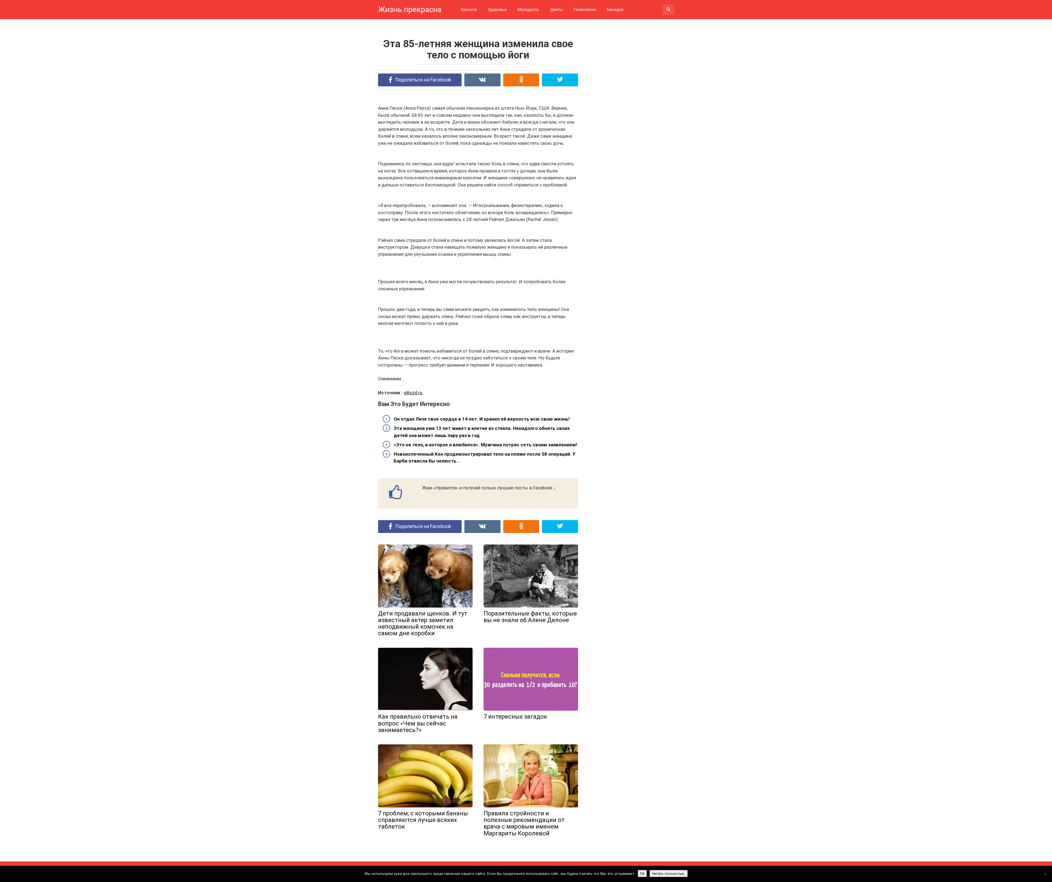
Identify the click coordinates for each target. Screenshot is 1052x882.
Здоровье (497, 9)
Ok (642, 873)
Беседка (615, 9)
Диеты (556, 9)
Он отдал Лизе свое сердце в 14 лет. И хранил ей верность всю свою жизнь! (482, 419)
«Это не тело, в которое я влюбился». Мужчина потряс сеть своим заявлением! (485, 444)
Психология (585, 9)
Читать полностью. (668, 873)
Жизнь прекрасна (410, 9)
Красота (469, 9)
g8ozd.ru (413, 392)
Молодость (528, 9)
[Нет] (1045, 874)
